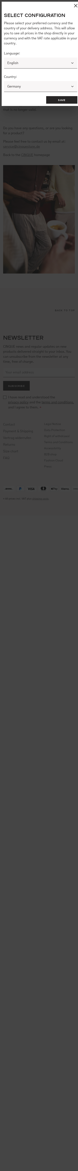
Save (61, 99)
